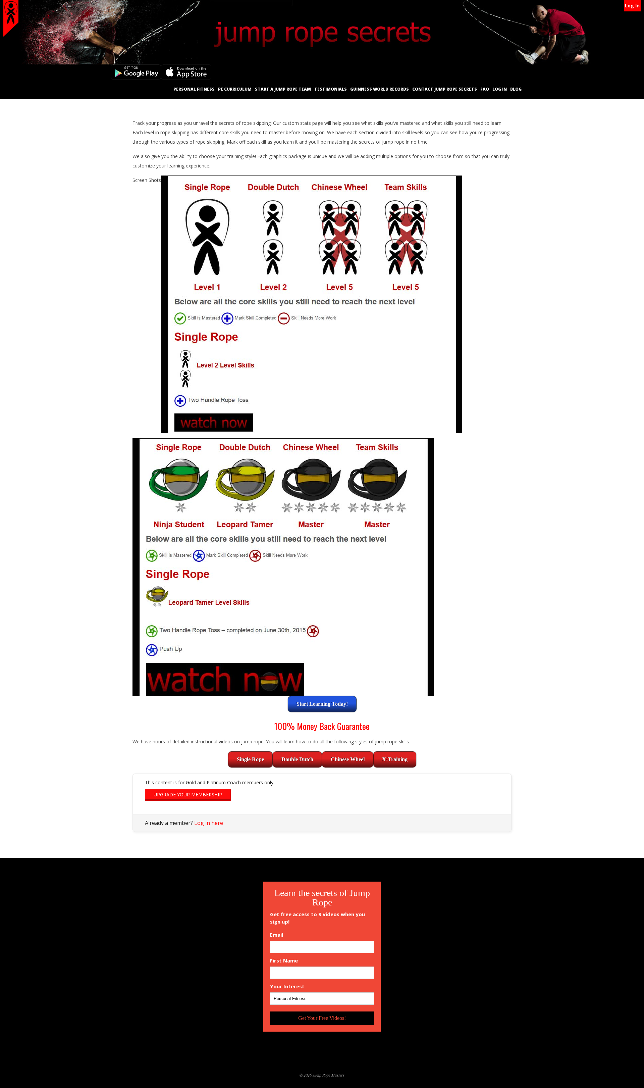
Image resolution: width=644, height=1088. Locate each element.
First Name (284, 960)
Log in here (208, 823)
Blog (516, 89)
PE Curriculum (235, 89)
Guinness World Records (379, 89)
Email (276, 934)
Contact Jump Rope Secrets (444, 89)
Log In (632, 5)
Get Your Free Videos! (322, 1018)
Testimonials (330, 89)
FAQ (484, 89)
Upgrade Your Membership (188, 794)
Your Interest (287, 986)
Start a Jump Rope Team (283, 89)
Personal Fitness (194, 89)
